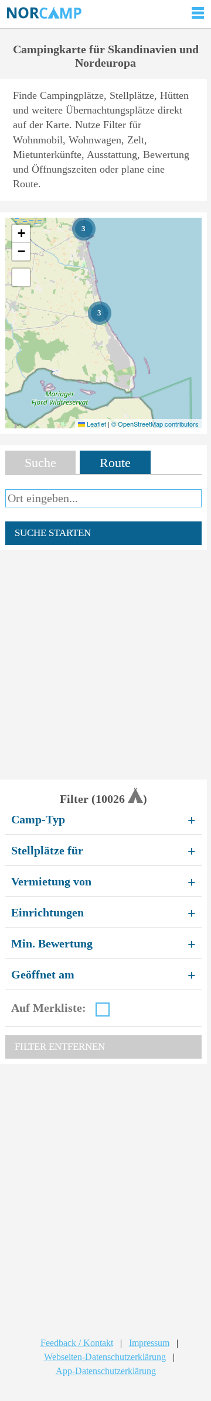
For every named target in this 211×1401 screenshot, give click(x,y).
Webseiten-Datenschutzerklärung (105, 1357)
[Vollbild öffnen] (21, 277)
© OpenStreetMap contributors (155, 423)
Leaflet (95, 423)
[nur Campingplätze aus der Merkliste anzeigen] (102, 1009)
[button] (84, 229)
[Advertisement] (105, 664)
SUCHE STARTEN (53, 532)
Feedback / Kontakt (76, 1343)
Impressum (149, 1343)
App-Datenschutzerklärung (106, 1371)
